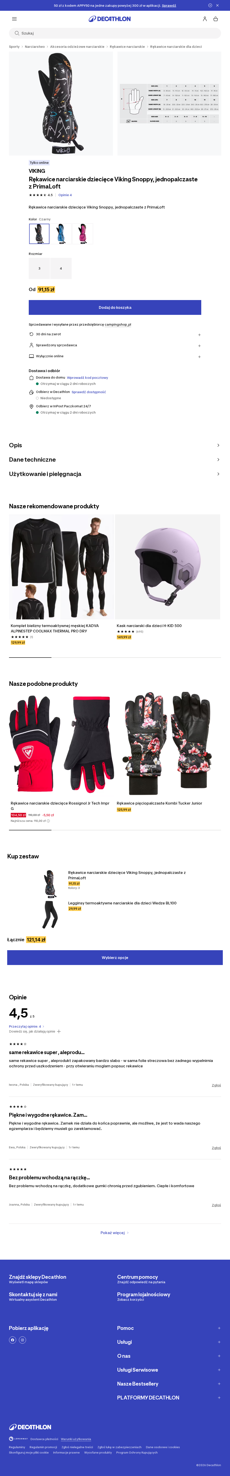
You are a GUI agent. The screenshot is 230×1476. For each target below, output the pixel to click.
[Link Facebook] (12, 1340)
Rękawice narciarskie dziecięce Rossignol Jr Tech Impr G (60, 806)
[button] (48, 821)
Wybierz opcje (115, 957)
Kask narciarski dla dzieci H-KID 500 (149, 625)
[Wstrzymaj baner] (210, 5)
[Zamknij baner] (217, 5)
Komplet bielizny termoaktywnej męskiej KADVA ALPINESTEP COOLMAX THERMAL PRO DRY (55, 628)
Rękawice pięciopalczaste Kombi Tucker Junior (159, 803)
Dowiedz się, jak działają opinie (32, 1031)
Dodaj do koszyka (115, 307)
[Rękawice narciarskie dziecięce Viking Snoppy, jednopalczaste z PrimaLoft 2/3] (169, 104)
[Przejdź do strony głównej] (109, 19)
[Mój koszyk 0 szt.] (215, 18)
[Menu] (14, 18)
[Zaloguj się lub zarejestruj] (204, 18)
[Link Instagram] (22, 1340)
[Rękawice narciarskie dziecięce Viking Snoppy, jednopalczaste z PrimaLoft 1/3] (61, 104)
